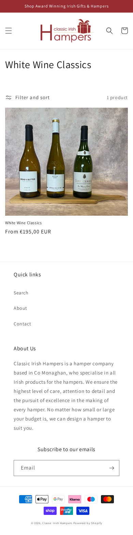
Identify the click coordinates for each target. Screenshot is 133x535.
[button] (8, 30)
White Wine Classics (23, 222)
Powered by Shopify (87, 523)
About (20, 308)
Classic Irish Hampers (57, 523)
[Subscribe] (111, 468)
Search (21, 293)
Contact (22, 324)
